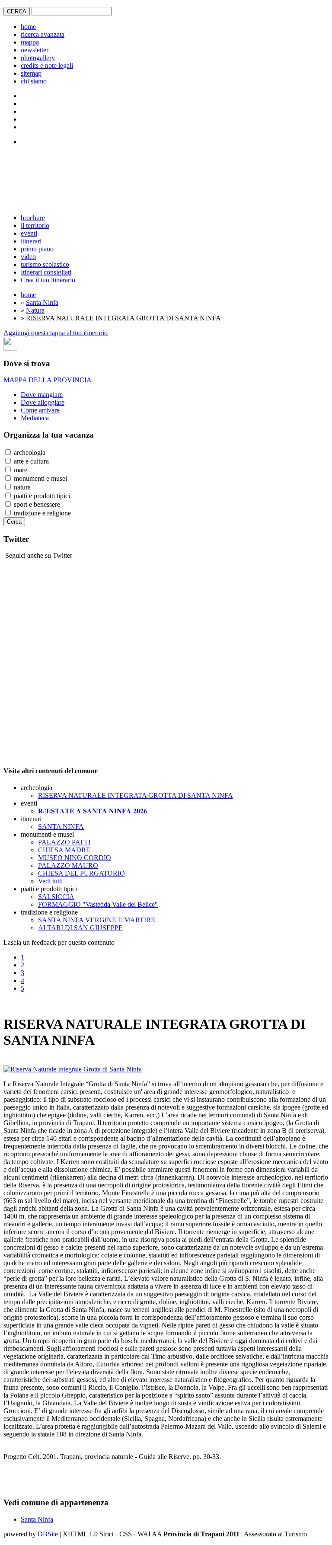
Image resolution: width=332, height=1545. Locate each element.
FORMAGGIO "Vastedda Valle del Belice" (98, 904)
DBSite (48, 1534)
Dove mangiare (42, 394)
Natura (35, 310)
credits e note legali (47, 65)
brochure (33, 217)
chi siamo (34, 81)
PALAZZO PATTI (64, 842)
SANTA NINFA (61, 826)
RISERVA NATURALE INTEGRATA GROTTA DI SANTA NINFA (135, 795)
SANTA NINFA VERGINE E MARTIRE (96, 920)
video (28, 256)
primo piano (37, 249)
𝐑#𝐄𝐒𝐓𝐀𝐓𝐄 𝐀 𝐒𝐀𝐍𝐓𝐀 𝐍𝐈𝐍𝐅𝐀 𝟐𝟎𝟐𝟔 (92, 811)
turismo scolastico (45, 264)
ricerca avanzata (42, 34)
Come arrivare (40, 410)
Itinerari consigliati (46, 272)
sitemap (31, 73)
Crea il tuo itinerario (48, 280)
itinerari (31, 241)
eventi (29, 233)
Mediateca (35, 418)
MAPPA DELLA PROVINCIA (47, 380)
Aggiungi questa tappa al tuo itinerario (55, 332)
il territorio (35, 225)
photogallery (38, 57)
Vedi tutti (50, 881)
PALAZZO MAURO (68, 865)
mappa (30, 42)
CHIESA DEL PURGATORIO (81, 873)
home (28, 26)
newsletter (34, 50)
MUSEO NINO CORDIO (74, 857)
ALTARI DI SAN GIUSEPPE (80, 927)
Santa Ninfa (42, 302)
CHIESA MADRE (64, 850)
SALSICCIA (56, 896)
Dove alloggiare (42, 402)
